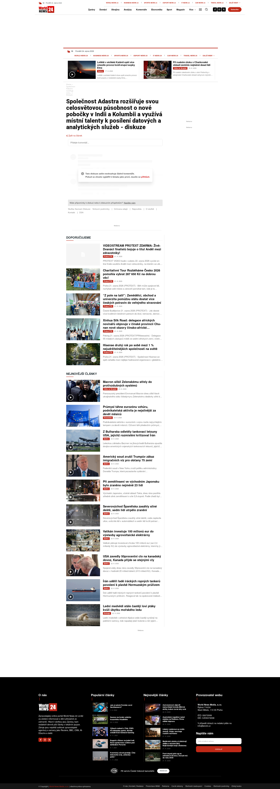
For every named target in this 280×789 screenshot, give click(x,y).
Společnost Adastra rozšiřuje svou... (70, 89)
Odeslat (218, 749)
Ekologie (107, 613)
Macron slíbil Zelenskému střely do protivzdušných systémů (127, 383)
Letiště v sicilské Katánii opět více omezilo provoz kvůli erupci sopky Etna (116, 64)
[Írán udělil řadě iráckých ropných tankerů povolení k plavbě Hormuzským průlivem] (83, 590)
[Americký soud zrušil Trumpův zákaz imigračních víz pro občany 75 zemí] (83, 466)
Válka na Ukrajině (180, 68)
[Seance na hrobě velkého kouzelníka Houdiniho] (100, 719)
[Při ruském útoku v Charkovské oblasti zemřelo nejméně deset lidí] (158, 70)
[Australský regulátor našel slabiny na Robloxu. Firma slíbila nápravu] (152, 720)
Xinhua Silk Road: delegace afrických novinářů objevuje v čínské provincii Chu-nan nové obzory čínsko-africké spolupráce (132, 325)
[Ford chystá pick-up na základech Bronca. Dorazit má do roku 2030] (152, 756)
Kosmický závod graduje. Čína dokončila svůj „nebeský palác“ (122, 754)
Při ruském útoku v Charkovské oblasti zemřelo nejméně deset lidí (191, 63)
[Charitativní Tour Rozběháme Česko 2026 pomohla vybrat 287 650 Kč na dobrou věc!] (83, 279)
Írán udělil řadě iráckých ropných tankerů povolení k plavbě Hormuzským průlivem (131, 583)
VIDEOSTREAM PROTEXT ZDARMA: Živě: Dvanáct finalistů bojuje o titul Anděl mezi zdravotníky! (132, 249)
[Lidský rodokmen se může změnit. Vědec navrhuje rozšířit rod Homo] (152, 732)
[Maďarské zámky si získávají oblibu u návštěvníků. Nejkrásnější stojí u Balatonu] (152, 744)
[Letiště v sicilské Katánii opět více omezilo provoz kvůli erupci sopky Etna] (82, 70)
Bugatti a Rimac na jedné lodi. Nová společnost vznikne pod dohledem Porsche (122, 742)
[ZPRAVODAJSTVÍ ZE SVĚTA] (43, 9)
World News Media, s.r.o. (59, 786)
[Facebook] (215, 9)
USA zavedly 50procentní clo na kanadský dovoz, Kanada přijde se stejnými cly (132, 558)
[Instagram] (219, 9)
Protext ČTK (108, 256)
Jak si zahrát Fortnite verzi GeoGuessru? (121, 706)
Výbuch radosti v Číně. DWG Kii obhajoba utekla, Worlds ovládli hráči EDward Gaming (122, 730)
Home (68, 84)
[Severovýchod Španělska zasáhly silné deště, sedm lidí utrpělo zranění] (83, 515)
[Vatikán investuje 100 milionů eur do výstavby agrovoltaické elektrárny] (83, 540)
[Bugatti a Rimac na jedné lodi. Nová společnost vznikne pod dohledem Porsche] (100, 743)
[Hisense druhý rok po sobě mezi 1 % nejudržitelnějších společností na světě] (83, 354)
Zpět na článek (75, 135)
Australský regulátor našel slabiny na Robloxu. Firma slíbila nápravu (174, 719)
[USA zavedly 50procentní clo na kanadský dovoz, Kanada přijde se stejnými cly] (83, 565)
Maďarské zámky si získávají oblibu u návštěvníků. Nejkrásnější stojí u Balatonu (175, 743)
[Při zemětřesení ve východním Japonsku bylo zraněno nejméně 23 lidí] (83, 491)
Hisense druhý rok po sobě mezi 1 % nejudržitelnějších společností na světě (130, 347)
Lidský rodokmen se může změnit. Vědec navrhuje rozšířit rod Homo (173, 731)
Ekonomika (108, 418)
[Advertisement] (189, 151)
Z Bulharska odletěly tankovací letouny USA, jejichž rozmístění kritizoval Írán (130, 433)
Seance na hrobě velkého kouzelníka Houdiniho (120, 718)
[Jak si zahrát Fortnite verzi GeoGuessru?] (100, 707)
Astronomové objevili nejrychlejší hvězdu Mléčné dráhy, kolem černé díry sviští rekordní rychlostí (175, 708)
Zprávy (100, 71)
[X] (224, 9)
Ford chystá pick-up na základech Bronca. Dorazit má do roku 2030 (175, 755)
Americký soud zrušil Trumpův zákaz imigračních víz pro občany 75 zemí (128, 458)
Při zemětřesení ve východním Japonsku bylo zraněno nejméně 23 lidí (131, 483)
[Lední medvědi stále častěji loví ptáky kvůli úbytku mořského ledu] (83, 615)
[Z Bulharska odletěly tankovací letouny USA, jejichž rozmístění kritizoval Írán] (83, 441)
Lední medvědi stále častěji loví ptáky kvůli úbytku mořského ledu (129, 608)
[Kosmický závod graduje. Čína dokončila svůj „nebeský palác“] (100, 756)
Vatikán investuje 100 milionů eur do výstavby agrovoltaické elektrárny (128, 533)
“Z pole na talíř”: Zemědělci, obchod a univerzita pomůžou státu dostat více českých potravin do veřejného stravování (132, 299)
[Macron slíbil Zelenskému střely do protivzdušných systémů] (83, 391)
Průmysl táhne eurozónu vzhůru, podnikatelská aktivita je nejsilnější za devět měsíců (129, 410)
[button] (206, 9)
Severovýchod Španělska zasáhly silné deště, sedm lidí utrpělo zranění (130, 508)
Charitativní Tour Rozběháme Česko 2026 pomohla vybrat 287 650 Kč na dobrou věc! (131, 274)
